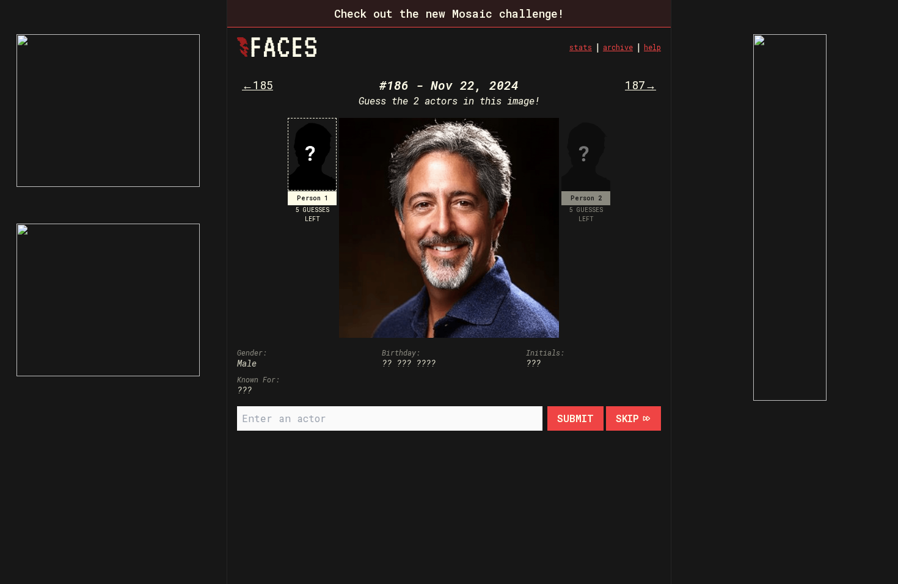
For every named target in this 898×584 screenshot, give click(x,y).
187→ (640, 85)
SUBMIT (575, 418)
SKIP (627, 418)
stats (580, 47)
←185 (257, 85)
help (652, 47)
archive (618, 47)
